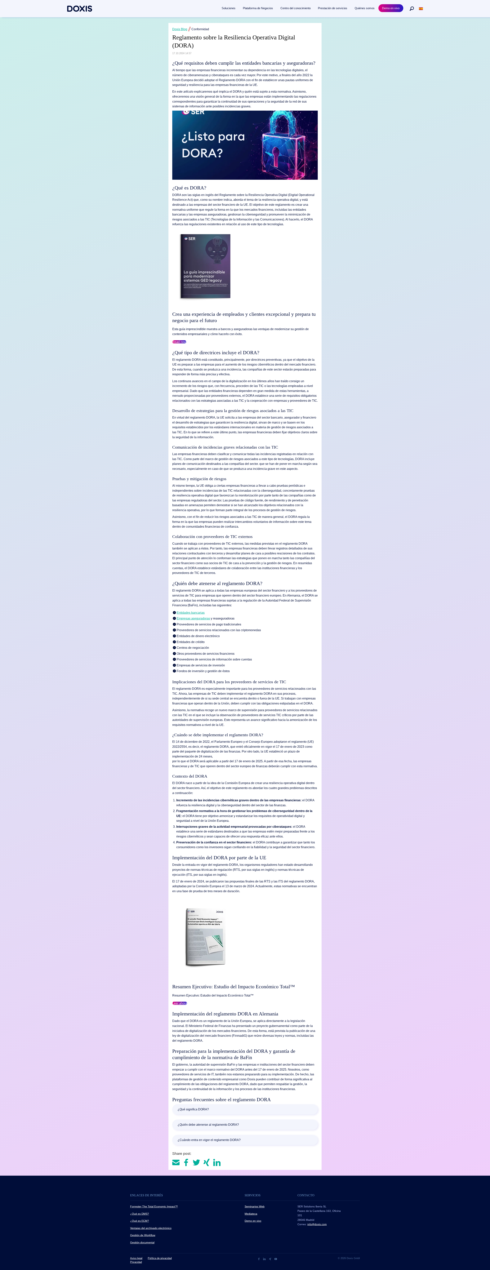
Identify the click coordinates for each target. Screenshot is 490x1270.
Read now (179, 342)
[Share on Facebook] (186, 1162)
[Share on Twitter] (197, 1162)
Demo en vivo (253, 1220)
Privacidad (136, 1262)
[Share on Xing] (207, 1162)
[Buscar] (412, 9)
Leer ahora (179, 1003)
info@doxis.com (317, 1224)
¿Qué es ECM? (139, 1220)
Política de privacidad (160, 1258)
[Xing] (270, 1258)
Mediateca (251, 1213)
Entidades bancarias (191, 612)
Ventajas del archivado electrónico (151, 1228)
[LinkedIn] (264, 1258)
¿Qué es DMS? (139, 1213)
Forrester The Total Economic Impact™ (154, 1206)
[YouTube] (275, 1258)
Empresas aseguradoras (193, 618)
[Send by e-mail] (176, 1162)
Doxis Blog (179, 29)
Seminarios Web (255, 1206)
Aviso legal (136, 1258)
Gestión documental (142, 1242)
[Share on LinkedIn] (216, 1162)
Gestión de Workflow (142, 1235)
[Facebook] (259, 1258)
